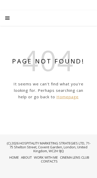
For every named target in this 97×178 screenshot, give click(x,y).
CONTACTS (49, 161)
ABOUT (26, 157)
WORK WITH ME (46, 157)
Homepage (67, 96)
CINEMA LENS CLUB (74, 157)
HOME (14, 157)
